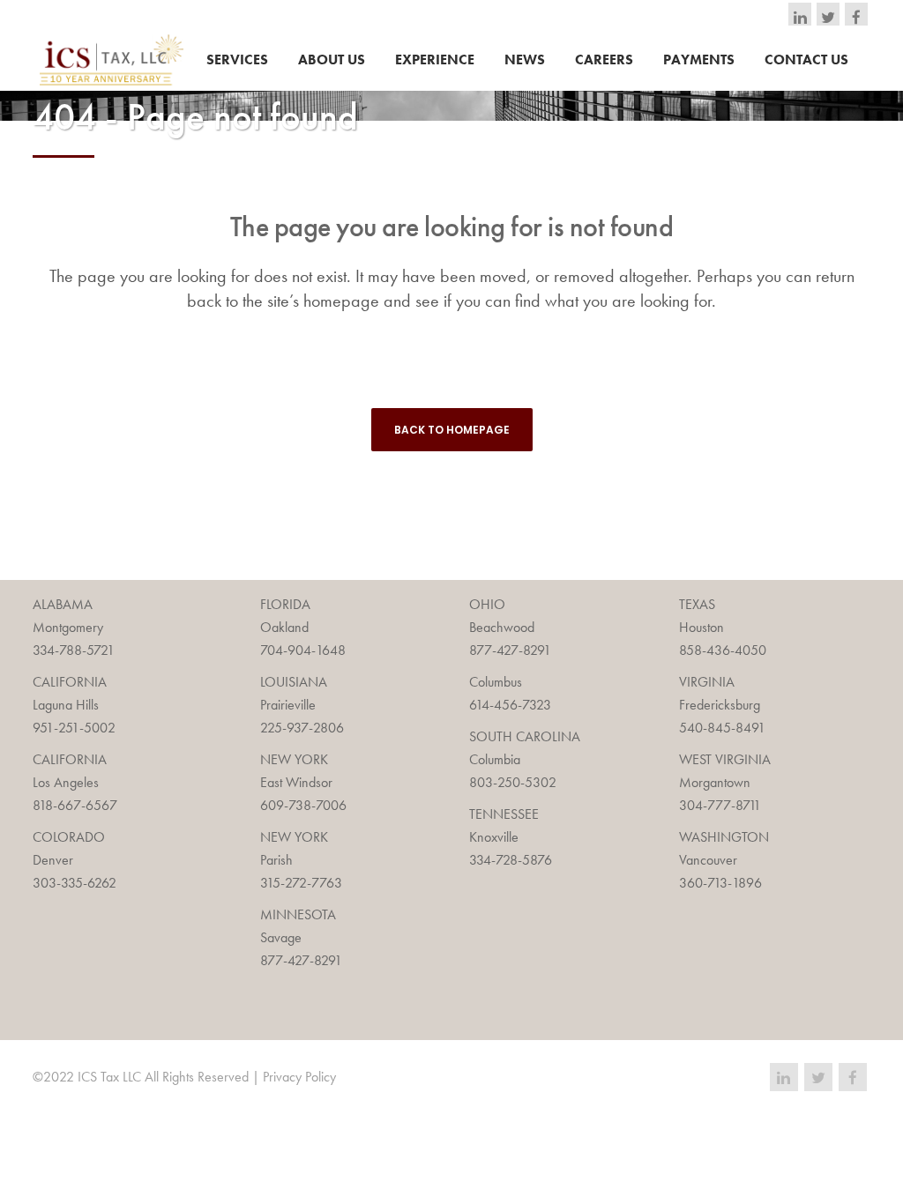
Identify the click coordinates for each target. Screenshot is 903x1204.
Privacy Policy (299, 1076)
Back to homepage (452, 429)
